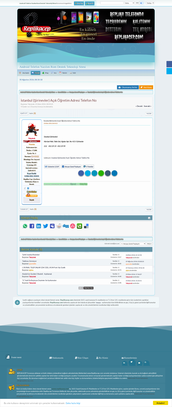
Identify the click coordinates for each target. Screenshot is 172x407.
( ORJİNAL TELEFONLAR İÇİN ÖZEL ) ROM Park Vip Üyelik (43, 268)
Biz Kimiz (103, 358)
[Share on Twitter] (88, 173)
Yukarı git (24, 209)
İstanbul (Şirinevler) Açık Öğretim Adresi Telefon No (62, 121)
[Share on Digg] (108, 173)
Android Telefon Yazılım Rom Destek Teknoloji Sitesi (52, 66)
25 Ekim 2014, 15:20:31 (134, 281)
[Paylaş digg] (65, 226)
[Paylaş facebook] (31, 226)
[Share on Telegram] (114, 173)
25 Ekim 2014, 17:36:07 (134, 274)
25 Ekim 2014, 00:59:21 (51, 123)
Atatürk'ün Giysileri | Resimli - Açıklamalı (37, 274)
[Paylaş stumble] (72, 226)
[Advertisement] (127, 143)
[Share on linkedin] (94, 173)
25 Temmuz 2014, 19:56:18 (135, 268)
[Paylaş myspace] (52, 226)
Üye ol (73, 184)
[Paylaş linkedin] (38, 226)
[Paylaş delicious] (86, 226)
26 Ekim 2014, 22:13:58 (134, 255)
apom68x (32, 264)
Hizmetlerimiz (130, 358)
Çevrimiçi (35, 156)
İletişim (98, 302)
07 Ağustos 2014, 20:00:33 (135, 261)
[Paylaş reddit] (59, 226)
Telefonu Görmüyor (29, 261)
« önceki (139, 106)
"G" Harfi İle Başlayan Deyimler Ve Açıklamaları (39, 280)
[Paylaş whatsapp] (25, 226)
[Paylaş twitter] (45, 226)
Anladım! (161, 402)
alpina (31, 270)
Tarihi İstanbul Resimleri (31, 255)
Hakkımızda (57, 358)
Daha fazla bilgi (73, 403)
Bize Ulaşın (83, 358)
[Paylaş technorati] (79, 226)
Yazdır (148, 113)
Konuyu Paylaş (29, 217)
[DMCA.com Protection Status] (86, 288)
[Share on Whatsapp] (101, 173)
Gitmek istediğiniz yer (112, 244)
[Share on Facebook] (81, 173)
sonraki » (147, 106)
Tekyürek (31, 138)
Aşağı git (23, 113)
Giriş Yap (83, 184)
